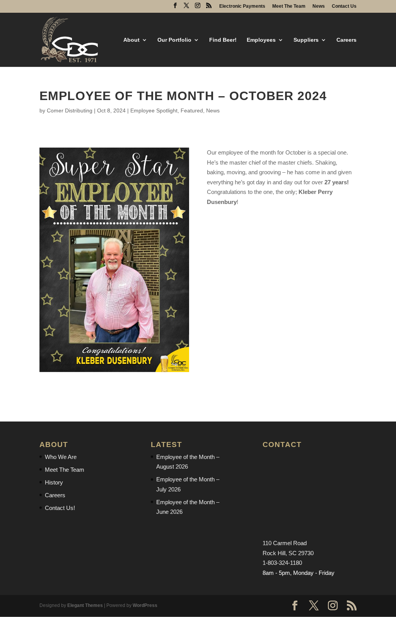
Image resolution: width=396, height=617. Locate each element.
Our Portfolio (174, 40)
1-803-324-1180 (282, 562)
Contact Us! (60, 508)
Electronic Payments (242, 6)
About (131, 40)
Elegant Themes (85, 605)
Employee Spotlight (154, 110)
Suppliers (306, 40)
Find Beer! (223, 40)
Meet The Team (289, 6)
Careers (346, 40)
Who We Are (61, 457)
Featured (192, 110)
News (318, 6)
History (54, 482)
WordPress (145, 605)
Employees (261, 40)
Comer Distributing (69, 110)
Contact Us (344, 6)
